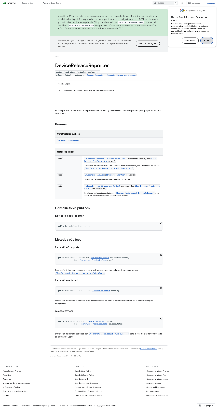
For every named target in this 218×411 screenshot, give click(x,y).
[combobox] (165, 3)
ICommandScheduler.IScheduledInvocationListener (111, 75)
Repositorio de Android (12, 371)
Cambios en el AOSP (112, 28)
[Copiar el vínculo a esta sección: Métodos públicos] (83, 239)
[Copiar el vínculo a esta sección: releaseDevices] (75, 311)
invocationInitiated (95, 175)
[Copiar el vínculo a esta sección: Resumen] (70, 124)
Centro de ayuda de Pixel (156, 375)
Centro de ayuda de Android (157, 371)
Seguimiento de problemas (157, 395)
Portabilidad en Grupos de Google (88, 395)
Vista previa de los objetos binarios (16, 383)
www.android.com (153, 383)
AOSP (57, 56)
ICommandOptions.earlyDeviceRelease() (135, 193)
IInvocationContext (115, 158)
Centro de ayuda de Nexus (157, 379)
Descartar (190, 40)
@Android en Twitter (83, 371)
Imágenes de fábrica (11, 387)
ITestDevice (141, 186)
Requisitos (7, 375)
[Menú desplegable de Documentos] (36, 3)
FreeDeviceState (101, 161)
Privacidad (63, 406)
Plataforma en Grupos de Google (88, 387)
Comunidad (26, 406)
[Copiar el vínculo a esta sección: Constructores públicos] (92, 208)
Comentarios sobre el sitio (81, 406)
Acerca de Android (11, 406)
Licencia (53, 406)
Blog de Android (81, 379)
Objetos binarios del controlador (16, 391)
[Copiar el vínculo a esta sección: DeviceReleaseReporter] (86, 216)
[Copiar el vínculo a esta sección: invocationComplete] (82, 247)
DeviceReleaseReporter (69, 141)
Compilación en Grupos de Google (88, 391)
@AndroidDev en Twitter (84, 375)
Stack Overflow (152, 391)
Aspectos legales (40, 406)
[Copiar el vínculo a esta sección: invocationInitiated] (80, 280)
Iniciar (207, 40)
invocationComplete (94, 158)
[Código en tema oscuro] (161, 223)
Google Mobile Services (155, 387)
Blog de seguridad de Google (86, 383)
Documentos (27, 3)
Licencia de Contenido (148, 349)
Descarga (7, 379)
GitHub (6, 395)
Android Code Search (52, 3)
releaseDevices (92, 186)
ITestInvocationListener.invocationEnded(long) (109, 168)
